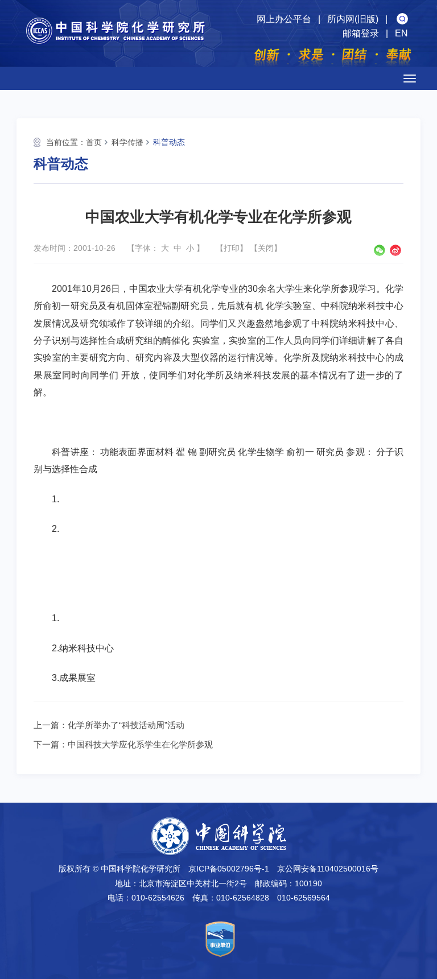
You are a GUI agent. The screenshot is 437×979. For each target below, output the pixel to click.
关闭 (266, 248)
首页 (94, 142)
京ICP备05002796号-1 (228, 868)
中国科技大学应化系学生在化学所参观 (140, 744)
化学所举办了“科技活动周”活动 (126, 725)
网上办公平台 (284, 19)
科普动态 (169, 142)
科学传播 (127, 142)
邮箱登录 (361, 33)
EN (401, 33)
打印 (232, 248)
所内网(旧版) (352, 19)
